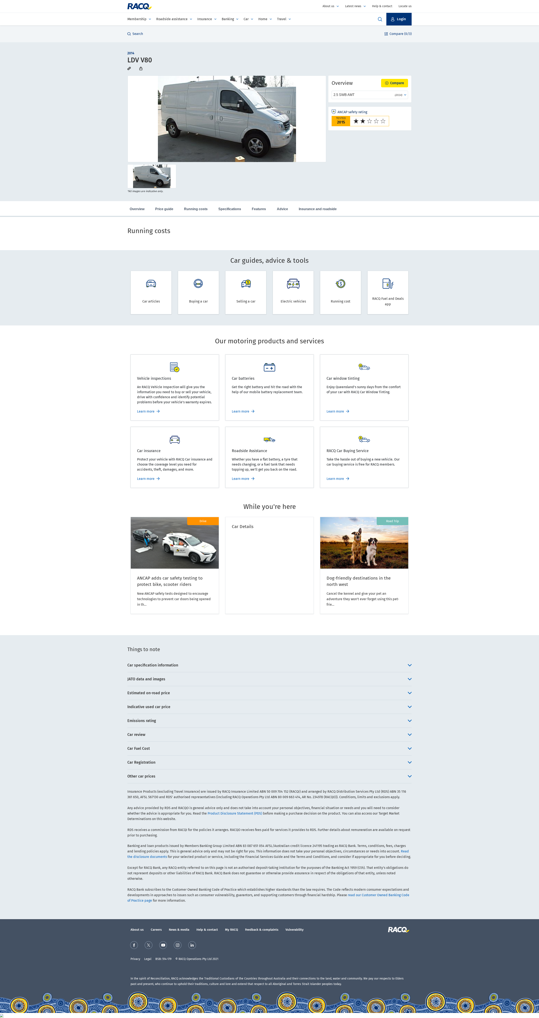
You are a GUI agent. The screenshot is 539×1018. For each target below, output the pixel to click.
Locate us (405, 6)
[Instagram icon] (177, 945)
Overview (137, 209)
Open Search (380, 19)
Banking (228, 19)
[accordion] (269, 665)
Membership (137, 19)
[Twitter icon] (148, 945)
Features (259, 209)
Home (262, 19)
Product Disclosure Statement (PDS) (235, 813)
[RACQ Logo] (398, 929)
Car (246, 19)
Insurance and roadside (318, 209)
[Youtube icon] (163, 945)
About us (328, 6)
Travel (281, 19)
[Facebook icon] (134, 945)
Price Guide (164, 209)
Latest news (353, 6)
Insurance (204, 19)
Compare (397, 83)
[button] (399, 19)
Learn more (146, 411)
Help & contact (382, 6)
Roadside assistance (172, 19)
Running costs (196, 209)
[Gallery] (226, 118)
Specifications (229, 209)
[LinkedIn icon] (192, 945)
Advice (282, 209)
